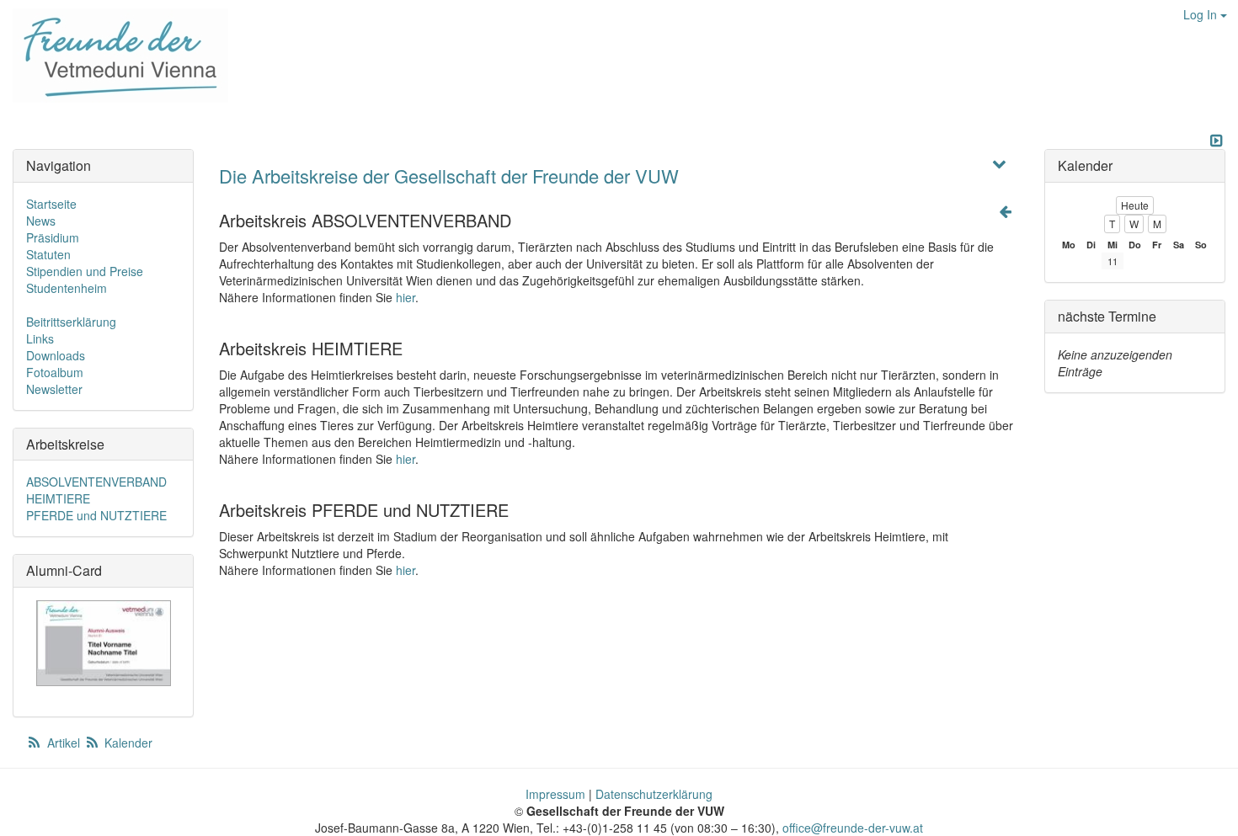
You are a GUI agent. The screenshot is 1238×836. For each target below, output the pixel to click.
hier (405, 297)
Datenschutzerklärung (653, 793)
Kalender (126, 742)
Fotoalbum (54, 372)
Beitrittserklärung (71, 321)
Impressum (555, 793)
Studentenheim (66, 288)
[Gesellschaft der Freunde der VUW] (114, 55)
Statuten (48, 254)
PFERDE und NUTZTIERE (96, 515)
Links (40, 338)
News (41, 220)
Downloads (55, 355)
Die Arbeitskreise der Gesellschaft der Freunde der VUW (449, 175)
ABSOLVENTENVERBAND (96, 481)
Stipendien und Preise (84, 271)
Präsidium (52, 237)
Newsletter (54, 389)
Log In (1201, 14)
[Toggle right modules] (1216, 140)
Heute (1135, 205)
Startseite (51, 203)
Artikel (63, 742)
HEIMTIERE (58, 498)
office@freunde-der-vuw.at (852, 827)
